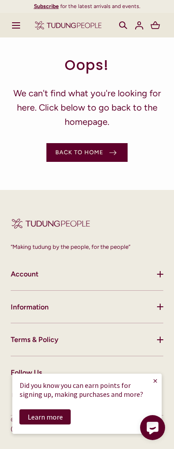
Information (30, 307)
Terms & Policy (34, 339)
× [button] (155, 380)
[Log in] (139, 25)
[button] (16, 25)
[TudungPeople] (68, 25)
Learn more (45, 416)
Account (24, 274)
